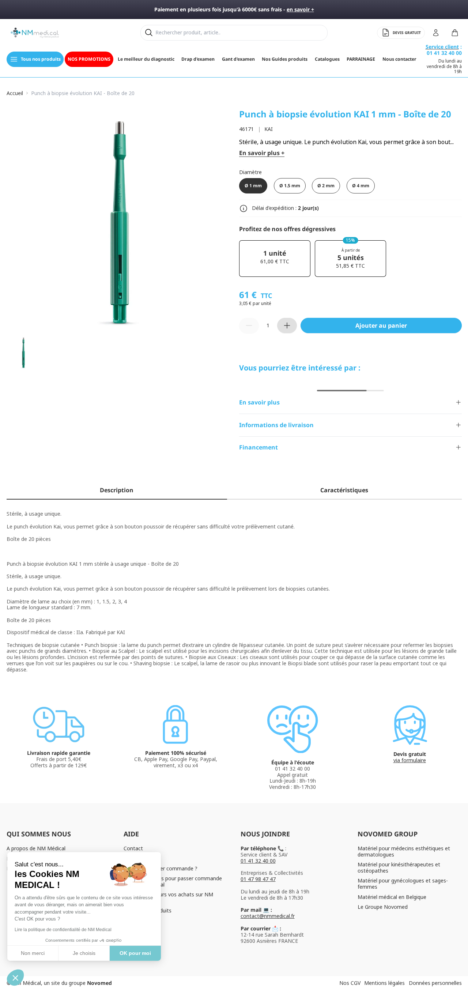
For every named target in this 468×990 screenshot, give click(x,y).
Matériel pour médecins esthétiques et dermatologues (404, 851)
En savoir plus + (261, 153)
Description (116, 490)
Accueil (15, 93)
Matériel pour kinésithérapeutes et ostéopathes (399, 867)
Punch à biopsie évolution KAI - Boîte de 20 (83, 93)
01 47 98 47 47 (258, 879)
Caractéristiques (344, 490)
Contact (133, 848)
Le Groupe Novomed (383, 906)
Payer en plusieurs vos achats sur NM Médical (168, 897)
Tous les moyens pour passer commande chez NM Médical (173, 881)
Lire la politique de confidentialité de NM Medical (63, 929)
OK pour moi (135, 953)
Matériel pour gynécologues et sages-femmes (403, 883)
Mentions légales (384, 982)
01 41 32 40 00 (258, 860)
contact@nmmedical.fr (268, 915)
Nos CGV (350, 982)
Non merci (33, 953)
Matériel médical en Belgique (392, 896)
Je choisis (84, 953)
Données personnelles (435, 982)
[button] (15, 977)
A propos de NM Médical (36, 848)
